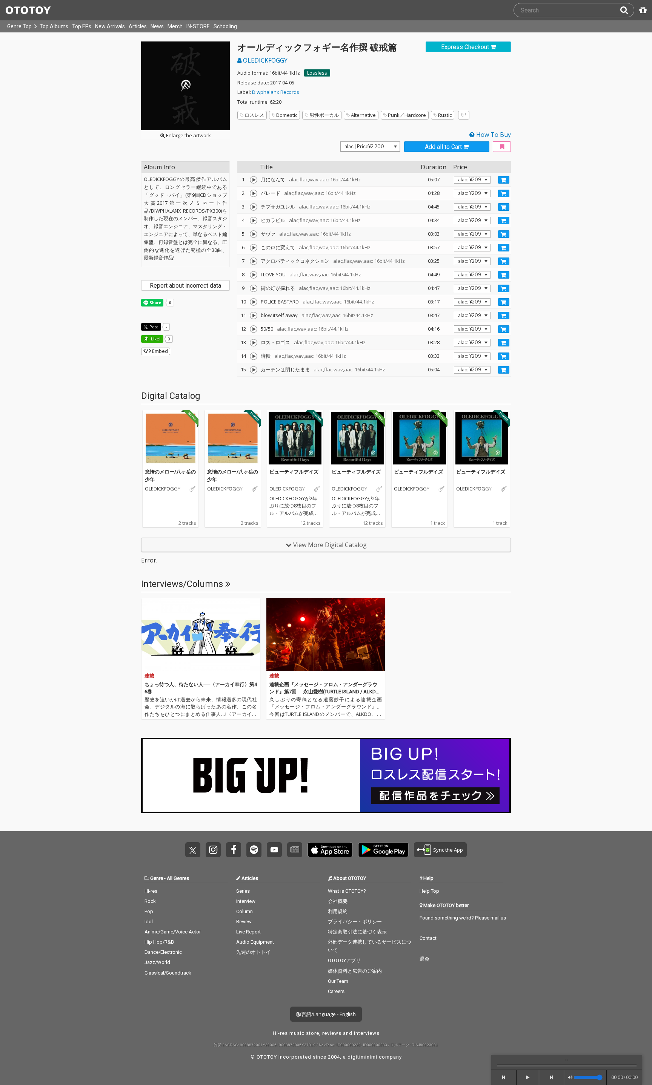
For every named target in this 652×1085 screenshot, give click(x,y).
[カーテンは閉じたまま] (253, 370)
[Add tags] (463, 115)
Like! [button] (155, 339)
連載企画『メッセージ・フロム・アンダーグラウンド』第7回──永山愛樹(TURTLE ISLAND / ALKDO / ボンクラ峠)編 (324, 692)
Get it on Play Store (383, 849)
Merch (175, 26)
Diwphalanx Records (275, 92)
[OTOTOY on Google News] (294, 849)
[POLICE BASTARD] (253, 302)
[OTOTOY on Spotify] (253, 849)
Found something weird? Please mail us (463, 918)
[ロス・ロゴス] (253, 343)
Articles (138, 26)
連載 (149, 676)
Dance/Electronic (163, 952)
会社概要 (338, 901)
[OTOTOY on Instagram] (213, 849)
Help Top (429, 891)
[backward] (504, 1077)
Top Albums (54, 26)
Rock (150, 901)
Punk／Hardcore (407, 115)
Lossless (317, 72)
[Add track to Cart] (503, 180)
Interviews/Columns (183, 584)
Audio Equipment (255, 942)
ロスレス (254, 115)
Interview (245, 901)
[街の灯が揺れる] (253, 288)
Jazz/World (157, 962)
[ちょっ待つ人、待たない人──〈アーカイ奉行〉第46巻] (200, 634)
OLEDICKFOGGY (264, 60)
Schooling (225, 26)
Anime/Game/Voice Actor (173, 932)
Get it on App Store (330, 849)
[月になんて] (253, 180)
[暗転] (253, 356)
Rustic (445, 115)
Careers (336, 991)
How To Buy (493, 134)
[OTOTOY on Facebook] (233, 849)
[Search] (627, 10)
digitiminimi (362, 1057)
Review (244, 921)
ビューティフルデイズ (293, 471)
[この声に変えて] (253, 248)
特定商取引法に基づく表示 (357, 932)
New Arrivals (110, 26)
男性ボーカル (324, 115)
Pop (149, 911)
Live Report (248, 932)
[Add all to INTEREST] (502, 147)
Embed (159, 351)
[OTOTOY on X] (192, 849)
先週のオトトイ (253, 952)
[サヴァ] (253, 234)
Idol (149, 921)
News (157, 26)
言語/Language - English (328, 1014)
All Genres (178, 878)
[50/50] (253, 329)
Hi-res (151, 891)
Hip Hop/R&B (159, 942)
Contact (428, 938)
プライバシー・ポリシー (355, 921)
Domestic (286, 115)
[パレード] (253, 193)
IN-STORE (198, 26)
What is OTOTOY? (347, 891)
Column (244, 911)
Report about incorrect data (185, 285)
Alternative (363, 115)
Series (243, 891)
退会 (424, 959)
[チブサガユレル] (253, 207)
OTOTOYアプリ (344, 960)
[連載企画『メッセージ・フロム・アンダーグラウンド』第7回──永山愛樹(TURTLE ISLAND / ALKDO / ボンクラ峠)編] (325, 634)
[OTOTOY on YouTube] (274, 849)
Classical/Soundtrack (168, 973)
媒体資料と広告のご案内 (355, 971)
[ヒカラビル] (253, 220)
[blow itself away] (253, 315)
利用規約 (338, 911)
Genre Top (19, 26)
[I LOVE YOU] (253, 275)
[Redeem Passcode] (641, 10)
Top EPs (81, 26)
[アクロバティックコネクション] (253, 261)
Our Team (338, 981)
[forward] (551, 1077)
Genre (156, 878)
